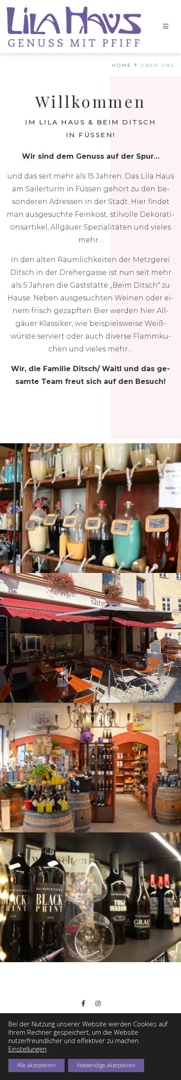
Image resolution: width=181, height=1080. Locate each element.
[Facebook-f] (83, 1003)
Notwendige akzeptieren (106, 1065)
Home (122, 65)
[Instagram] (98, 1003)
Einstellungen (27, 1049)
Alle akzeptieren (36, 1065)
